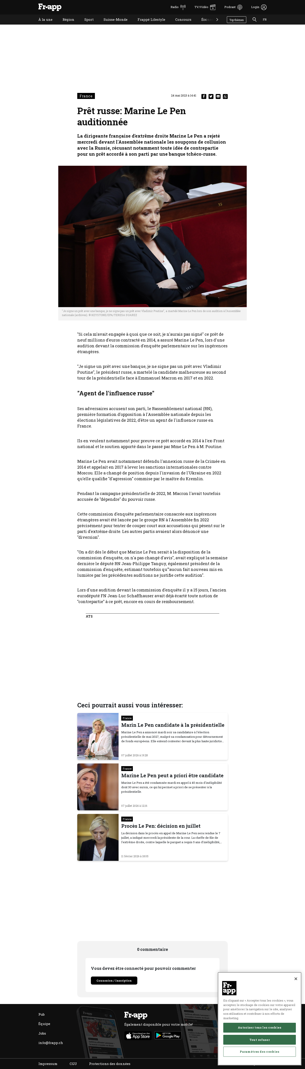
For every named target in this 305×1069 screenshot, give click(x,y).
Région (65, 25)
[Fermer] (296, 979)
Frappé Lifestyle (148, 25)
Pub (41, 1014)
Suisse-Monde (112, 25)
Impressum (47, 1063)
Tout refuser (259, 1040)
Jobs (42, 1033)
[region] (259, 1018)
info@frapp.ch (50, 1042)
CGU (73, 1063)
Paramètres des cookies (259, 1052)
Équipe (44, 1023)
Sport (85, 25)
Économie (206, 25)
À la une (42, 25)
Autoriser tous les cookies (259, 1027)
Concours (180, 25)
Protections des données (109, 1063)
